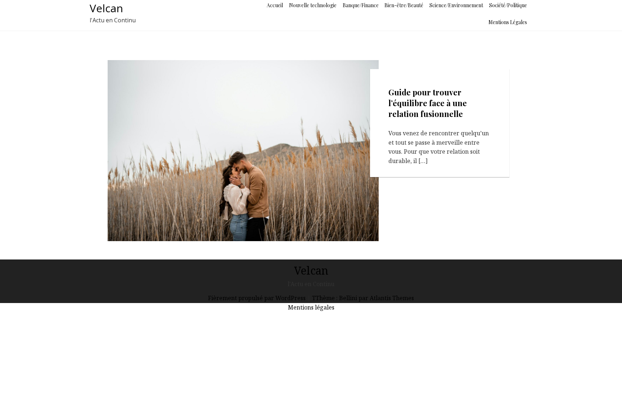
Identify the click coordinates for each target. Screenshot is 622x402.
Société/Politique (508, 5)
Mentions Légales (507, 22)
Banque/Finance (361, 5)
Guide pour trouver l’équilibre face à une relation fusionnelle (427, 103)
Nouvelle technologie (313, 5)
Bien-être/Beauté (403, 5)
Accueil (275, 5)
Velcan (106, 8)
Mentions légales (311, 307)
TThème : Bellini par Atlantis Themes (363, 298)
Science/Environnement (456, 5)
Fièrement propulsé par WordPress (257, 298)
